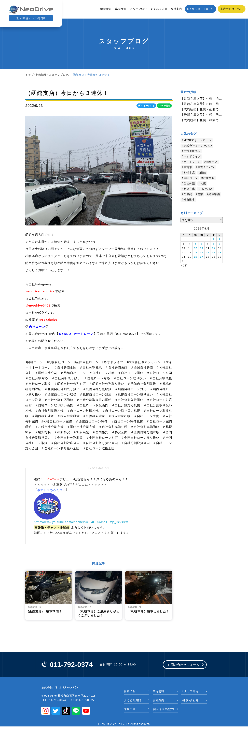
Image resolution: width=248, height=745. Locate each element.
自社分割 (189, 183)
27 (201, 256)
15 (213, 248)
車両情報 (121, 8)
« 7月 (184, 265)
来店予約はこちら (231, 8)
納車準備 (214, 194)
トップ (29, 74)
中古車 (188, 167)
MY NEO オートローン (200, 9)
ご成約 (188, 194)
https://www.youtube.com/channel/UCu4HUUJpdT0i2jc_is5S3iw (81, 522)
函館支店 (211, 161)
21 (207, 252)
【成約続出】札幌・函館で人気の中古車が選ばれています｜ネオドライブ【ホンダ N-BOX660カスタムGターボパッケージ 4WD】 (202, 120)
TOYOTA (206, 188)
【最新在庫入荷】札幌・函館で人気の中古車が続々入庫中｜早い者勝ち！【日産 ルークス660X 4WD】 (202, 98)
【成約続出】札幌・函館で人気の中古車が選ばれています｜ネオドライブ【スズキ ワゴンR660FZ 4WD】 (202, 109)
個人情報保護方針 (164, 709)
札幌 (203, 183)
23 (219, 252)
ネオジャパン (60, 687)
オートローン (192, 161)
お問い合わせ (189, 700)
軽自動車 (189, 199)
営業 (200, 194)
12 (195, 248)
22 (213, 252)
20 (201, 252)
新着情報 (106, 8)
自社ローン (191, 178)
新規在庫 (189, 188)
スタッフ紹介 (138, 8)
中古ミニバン (206, 167)
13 (201, 248)
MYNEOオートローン (197, 140)
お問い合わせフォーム (183, 664)
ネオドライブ (192, 156)
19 (195, 252)
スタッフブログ (58, 74)
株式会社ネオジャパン (198, 145)
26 (195, 256)
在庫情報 (209, 178)
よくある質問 (158, 8)
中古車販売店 (192, 151)
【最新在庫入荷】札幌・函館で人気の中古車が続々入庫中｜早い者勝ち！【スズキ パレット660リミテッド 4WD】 (202, 114)
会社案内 (176, 8)
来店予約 (129, 709)
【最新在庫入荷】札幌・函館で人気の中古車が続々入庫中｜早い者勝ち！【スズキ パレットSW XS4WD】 (202, 104)
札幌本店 (189, 172)
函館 (203, 172)
